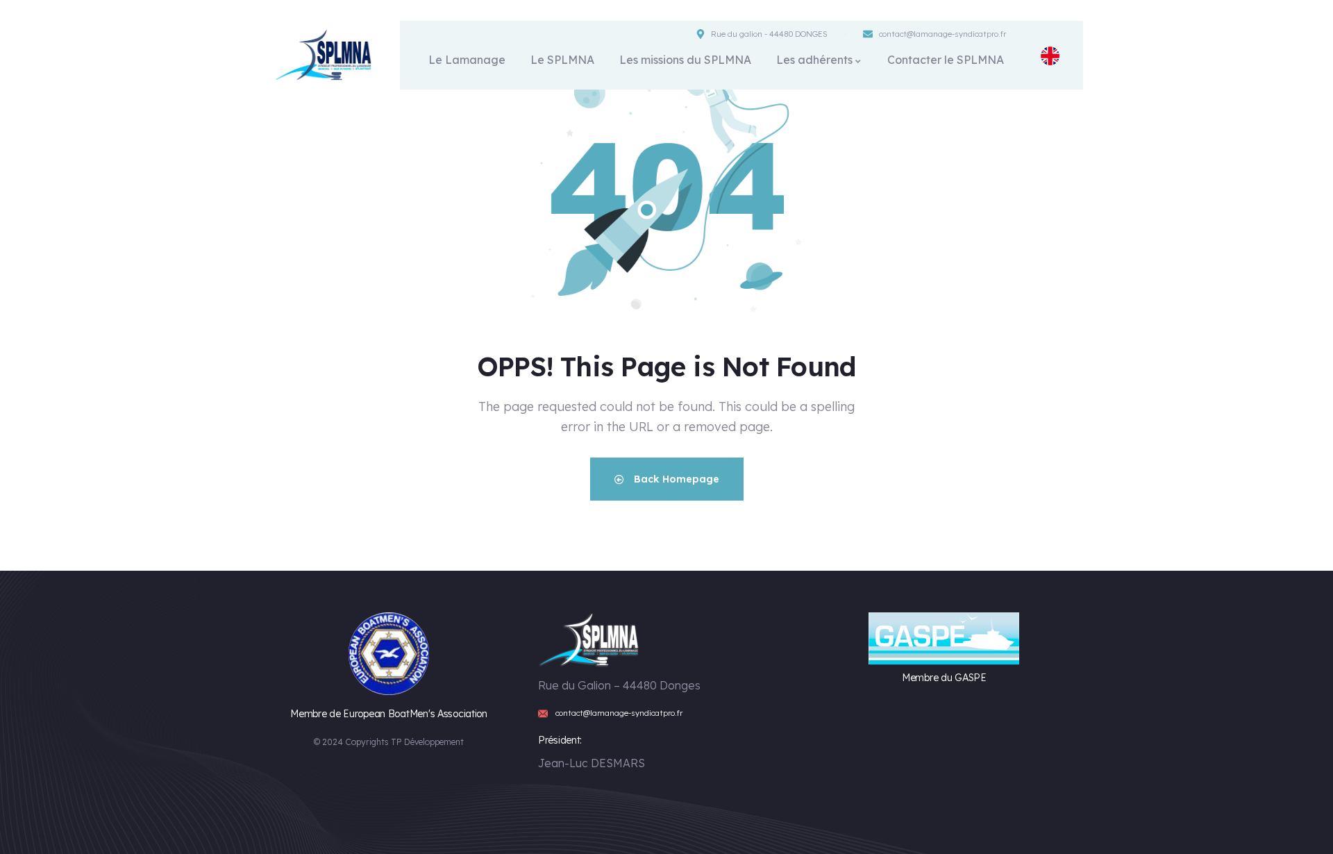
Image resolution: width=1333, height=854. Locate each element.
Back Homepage (675, 479)
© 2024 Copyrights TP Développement (389, 742)
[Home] (325, 55)
